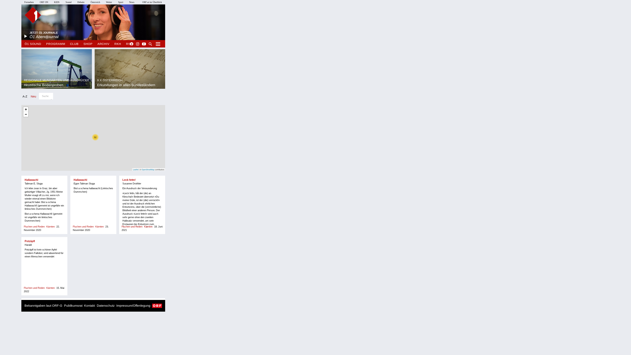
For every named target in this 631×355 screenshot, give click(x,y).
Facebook (131, 44)
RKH (117, 44)
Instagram (137, 44)
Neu (33, 96)
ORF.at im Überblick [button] (152, 2)
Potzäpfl (30, 241)
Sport (120, 2)
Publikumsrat (73, 305)
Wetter (109, 2)
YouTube (144, 44)
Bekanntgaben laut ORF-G (43, 305)
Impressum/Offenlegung (133, 305)
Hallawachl (31, 179)
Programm (55, 44)
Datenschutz (106, 305)
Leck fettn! (129, 179)
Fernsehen (29, 2)
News (131, 2)
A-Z (25, 96)
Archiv (103, 44)
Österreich (95, 2)
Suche (150, 44)
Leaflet (135, 169)
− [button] (26, 114)
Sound (68, 2)
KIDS (56, 2)
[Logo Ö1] (33, 15)
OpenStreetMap (148, 169)
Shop (88, 44)
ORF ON (44, 2)
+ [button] (26, 109)
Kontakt (89, 305)
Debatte (80, 2)
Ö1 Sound (33, 44)
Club (74, 44)
